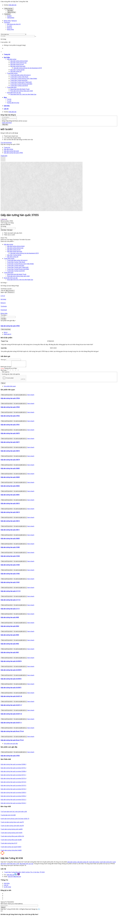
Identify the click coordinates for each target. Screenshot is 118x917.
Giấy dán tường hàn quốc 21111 (10, 608)
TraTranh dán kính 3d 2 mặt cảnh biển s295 (14, 811)
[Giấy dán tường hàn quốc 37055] (3, 161)
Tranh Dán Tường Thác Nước (19, 77)
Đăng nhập (7, 21)
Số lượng (3, 226)
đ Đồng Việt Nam (8, 8)
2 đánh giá (4, 219)
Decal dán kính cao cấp (14, 92)
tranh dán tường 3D (106, 862)
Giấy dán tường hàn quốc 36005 (10, 538)
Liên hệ (6, 885)
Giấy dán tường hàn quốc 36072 (10, 451)
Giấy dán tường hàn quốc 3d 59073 (11, 670)
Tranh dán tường (12, 73)
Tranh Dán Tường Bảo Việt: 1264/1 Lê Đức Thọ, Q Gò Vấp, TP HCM (24, 872)
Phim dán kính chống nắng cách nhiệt (21, 91)
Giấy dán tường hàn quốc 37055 (13, 153)
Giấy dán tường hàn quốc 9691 (10, 652)
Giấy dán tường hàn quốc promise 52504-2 (13, 796)
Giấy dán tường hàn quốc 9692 (10, 644)
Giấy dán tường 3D (16, 71)
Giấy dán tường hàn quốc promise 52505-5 (13, 792)
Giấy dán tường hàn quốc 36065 (10, 468)
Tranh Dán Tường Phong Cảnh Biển (21, 84)
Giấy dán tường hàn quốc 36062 (10, 486)
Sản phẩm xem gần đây (11, 743)
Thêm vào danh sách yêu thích (13, 233)
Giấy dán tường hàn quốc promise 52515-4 (13, 778)
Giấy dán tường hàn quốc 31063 (10, 565)
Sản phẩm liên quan (10, 386)
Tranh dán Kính (11, 87)
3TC (39, 909)
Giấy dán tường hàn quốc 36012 (10, 521)
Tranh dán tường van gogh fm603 (11, 847)
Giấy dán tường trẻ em (17, 64)
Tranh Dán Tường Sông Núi (18, 80)
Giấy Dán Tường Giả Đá (17, 70)
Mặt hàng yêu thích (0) (14, 24)
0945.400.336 (12, 5)
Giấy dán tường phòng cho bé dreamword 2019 (27, 68)
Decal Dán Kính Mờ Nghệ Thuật (19, 89)
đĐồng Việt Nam (11, 12)
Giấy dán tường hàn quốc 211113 (10, 591)
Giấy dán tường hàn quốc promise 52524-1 (13, 803)
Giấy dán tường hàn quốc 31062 (10, 573)
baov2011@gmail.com (14, 876)
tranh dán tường (94, 862)
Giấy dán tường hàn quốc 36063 (10, 477)
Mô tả (5, 332)
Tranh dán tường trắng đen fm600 (11, 850)
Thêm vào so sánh (9, 235)
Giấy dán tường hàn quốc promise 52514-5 (13, 782)
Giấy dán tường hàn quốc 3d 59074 (11, 661)
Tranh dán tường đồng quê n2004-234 (12, 836)
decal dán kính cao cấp (26, 864)
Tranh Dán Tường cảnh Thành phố (21, 82)
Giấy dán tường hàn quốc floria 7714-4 (12, 731)
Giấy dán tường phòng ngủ (18, 63)
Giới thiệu (7, 883)
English (9, 16)
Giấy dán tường (11, 59)
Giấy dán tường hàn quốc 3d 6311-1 (11, 722)
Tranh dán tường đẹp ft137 (9, 843)
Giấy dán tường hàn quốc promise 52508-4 (13, 771)
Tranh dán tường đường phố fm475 (11, 833)
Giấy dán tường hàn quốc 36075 (10, 433)
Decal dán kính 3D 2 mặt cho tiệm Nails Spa (23, 94)
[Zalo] (16, 875)
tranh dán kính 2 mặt (13, 864)
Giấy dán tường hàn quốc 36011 (10, 530)
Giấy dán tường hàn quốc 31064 (10, 556)
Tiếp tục (3, 383)
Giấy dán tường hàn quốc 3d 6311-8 (11, 696)
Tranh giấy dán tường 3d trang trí (20, 75)
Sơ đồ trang (7, 887)
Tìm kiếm (3, 318)
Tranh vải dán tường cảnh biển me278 (12, 826)
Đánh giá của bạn (6, 367)
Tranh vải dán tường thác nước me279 (12, 822)
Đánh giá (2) (7, 334)
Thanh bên (4, 156)
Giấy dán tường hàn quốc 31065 (10, 547)
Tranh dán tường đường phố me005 (12, 829)
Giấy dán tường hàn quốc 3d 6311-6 (11, 714)
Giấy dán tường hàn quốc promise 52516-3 (13, 789)
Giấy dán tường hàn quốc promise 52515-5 (13, 785)
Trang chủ (7, 147)
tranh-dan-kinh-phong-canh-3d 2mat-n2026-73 (15, 818)
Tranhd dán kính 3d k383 (8, 815)
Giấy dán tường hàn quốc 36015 (10, 503)
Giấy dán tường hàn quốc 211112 (10, 600)
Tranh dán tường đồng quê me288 (11, 840)
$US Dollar (10, 10)
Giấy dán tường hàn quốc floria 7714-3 (12, 740)
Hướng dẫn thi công (13, 103)
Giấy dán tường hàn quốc (17, 66)
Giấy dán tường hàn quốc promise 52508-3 (13, 764)
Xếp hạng (3, 370)
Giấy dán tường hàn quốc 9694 (10, 626)
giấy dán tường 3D (82, 862)
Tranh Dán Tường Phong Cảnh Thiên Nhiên (23, 78)
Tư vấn (9, 101)
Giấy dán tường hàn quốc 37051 (10, 424)
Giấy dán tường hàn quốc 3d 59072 (11, 679)
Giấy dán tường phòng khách (19, 61)
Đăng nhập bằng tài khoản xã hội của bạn (14, 121)
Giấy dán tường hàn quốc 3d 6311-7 (11, 705)
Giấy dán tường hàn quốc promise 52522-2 (13, 799)
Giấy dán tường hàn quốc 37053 (10, 407)
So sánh (9, 26)
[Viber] (18, 875)
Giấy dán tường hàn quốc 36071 (10, 442)
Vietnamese (10, 17)
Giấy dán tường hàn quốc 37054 (10, 398)
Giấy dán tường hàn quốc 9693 (10, 635)
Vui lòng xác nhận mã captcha (11, 374)
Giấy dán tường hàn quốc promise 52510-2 (13, 768)
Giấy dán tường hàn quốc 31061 (10, 582)
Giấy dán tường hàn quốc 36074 (10, 460)
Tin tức (9, 99)
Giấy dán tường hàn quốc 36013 (10, 512)
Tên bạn (3, 360)
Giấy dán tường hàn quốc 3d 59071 (11, 687)
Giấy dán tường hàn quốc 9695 (10, 617)
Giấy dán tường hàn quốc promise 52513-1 (13, 775)
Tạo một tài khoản (6, 142)
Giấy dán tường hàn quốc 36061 (10, 495)
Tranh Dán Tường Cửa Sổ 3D (19, 85)
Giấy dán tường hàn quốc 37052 (10, 416)
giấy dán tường (72, 862)
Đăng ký (14, 21)
